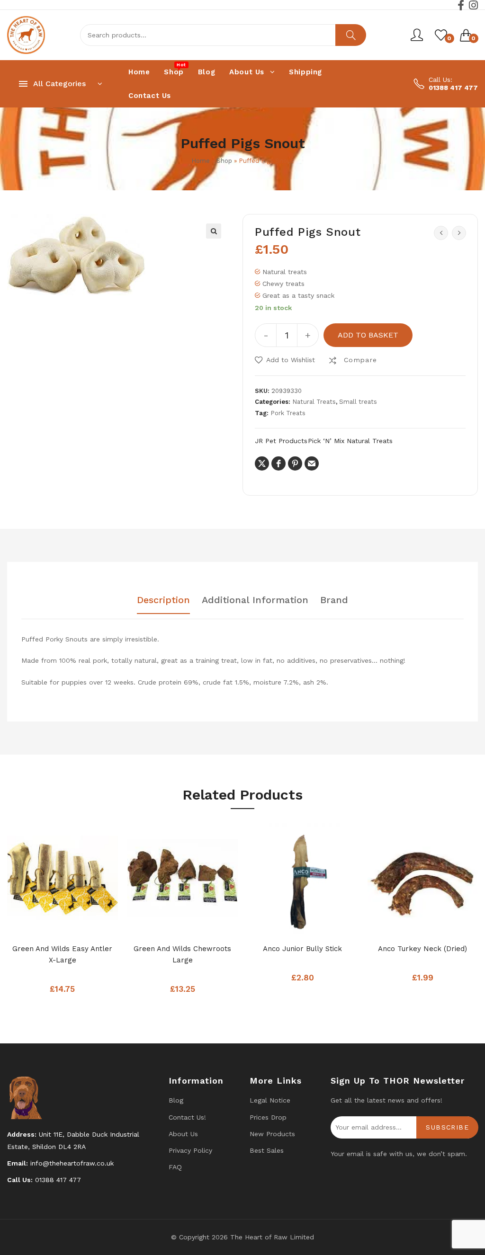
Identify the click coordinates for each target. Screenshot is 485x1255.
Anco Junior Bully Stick (302, 948)
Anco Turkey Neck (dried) (422, 948)
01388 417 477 (453, 87)
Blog (176, 1100)
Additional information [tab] (255, 600)
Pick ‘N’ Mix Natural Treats (350, 441)
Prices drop (268, 1117)
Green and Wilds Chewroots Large (182, 954)
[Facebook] (461, 5)
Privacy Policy (190, 1150)
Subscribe (447, 1127)
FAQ (175, 1167)
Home (200, 160)
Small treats (358, 401)
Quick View (81, 924)
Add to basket (368, 334)
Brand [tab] (334, 600)
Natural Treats (314, 401)
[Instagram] (473, 5)
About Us (183, 1134)
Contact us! (187, 1117)
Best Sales (267, 1150)
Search (350, 35)
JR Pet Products (281, 441)
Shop (224, 160)
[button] (213, 231)
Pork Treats (287, 413)
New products (272, 1134)
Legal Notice (270, 1100)
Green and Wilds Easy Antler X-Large (62, 954)
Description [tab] (163, 600)
